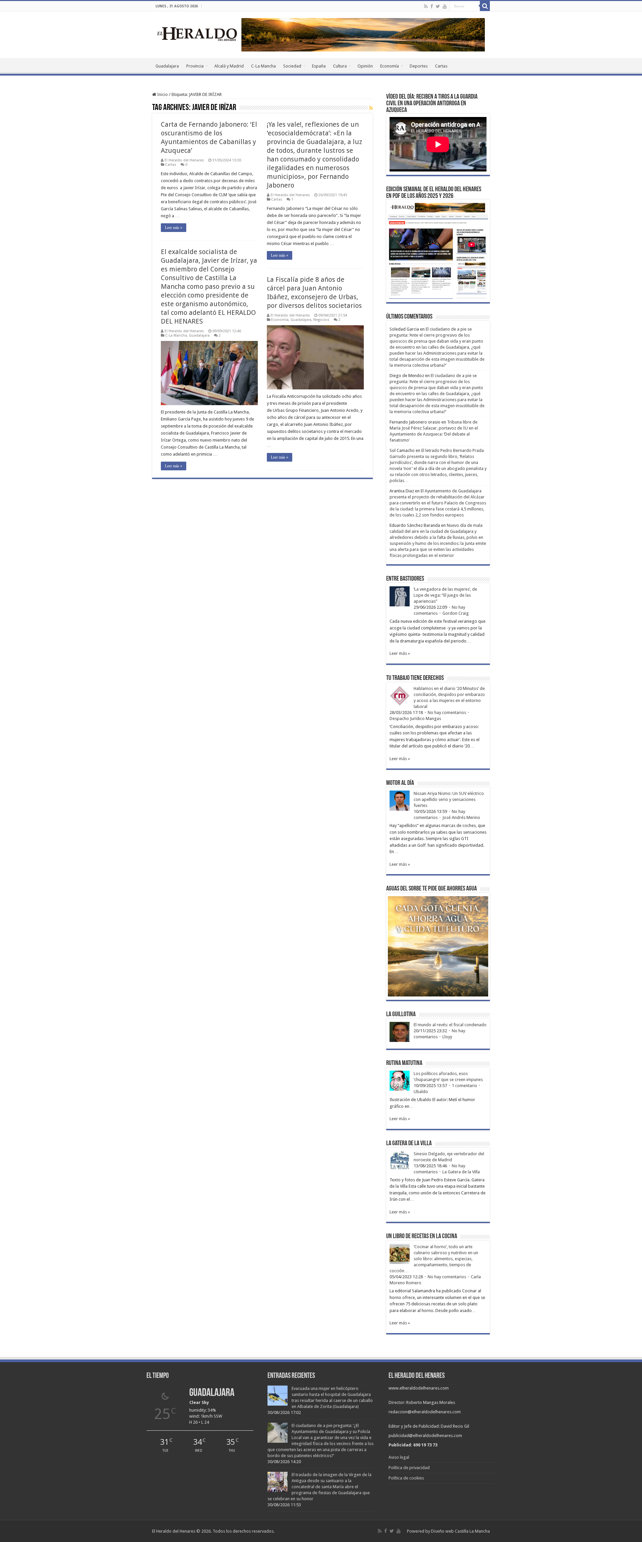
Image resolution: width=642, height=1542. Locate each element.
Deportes (419, 66)
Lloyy (447, 1036)
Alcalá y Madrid (229, 66)
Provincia (195, 66)
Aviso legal (399, 1457)
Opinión (365, 66)
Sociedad (292, 66)
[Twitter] (438, 6)
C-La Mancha (263, 66)
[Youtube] (444, 6)
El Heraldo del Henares (184, 160)
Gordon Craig (455, 613)
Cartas (441, 66)
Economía (389, 66)
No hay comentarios (447, 712)
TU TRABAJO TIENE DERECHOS (415, 678)
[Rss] (425, 6)
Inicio (162, 94)
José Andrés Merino (461, 817)
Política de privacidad (409, 1467)
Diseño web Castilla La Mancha (460, 1531)
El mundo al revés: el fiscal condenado (450, 1024)
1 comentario (464, 1085)
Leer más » (173, 227)
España (319, 66)
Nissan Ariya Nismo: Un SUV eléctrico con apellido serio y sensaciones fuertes (449, 799)
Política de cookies (406, 1477)
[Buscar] (485, 6)
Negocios (321, 320)
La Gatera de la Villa (461, 1171)
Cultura (340, 66)
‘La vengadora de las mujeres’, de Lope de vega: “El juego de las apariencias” (445, 595)
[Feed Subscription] (371, 108)
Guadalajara (167, 66)
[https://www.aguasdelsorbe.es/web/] (363, 34)
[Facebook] (432, 6)
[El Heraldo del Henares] (197, 33)
